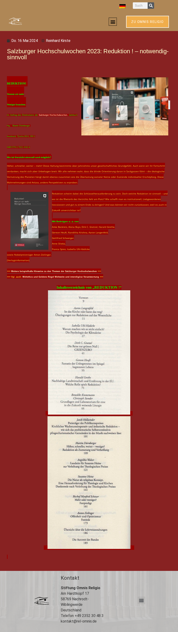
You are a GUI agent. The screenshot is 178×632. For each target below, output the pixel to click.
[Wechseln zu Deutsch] (122, 6)
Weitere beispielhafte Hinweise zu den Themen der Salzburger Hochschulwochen (54, 271)
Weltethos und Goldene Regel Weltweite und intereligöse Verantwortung (61, 277)
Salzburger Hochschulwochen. (54, 115)
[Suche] (151, 5)
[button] (113, 22)
